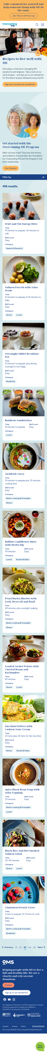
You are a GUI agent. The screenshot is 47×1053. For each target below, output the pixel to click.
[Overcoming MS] (10, 25)
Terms (23, 1026)
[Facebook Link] (4, 999)
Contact (5, 1026)
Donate (8, 985)
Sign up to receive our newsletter (20, 84)
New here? (40, 1046)
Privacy (14, 1026)
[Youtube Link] (9, 999)
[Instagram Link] (13, 999)
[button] (7, 947)
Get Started (10, 168)
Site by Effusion (38, 1026)
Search (36, 24)
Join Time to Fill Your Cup (23, 15)
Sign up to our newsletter (16, 992)
